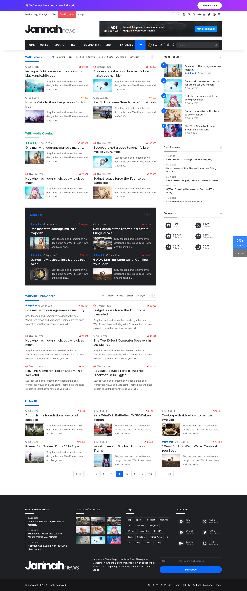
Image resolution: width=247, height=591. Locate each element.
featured (164, 519)
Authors (197, 585)
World (43, 44)
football (140, 525)
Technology (133, 57)
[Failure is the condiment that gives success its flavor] (114, 540)
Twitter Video (155, 537)
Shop (109, 44)
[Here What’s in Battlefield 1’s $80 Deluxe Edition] (103, 430)
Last (169, 474)
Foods (70, 57)
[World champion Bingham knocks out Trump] (103, 460)
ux (129, 542)
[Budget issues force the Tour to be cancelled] (102, 193)
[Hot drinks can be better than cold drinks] (98, 530)
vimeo (148, 542)
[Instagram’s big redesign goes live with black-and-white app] (34, 85)
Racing (101, 57)
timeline (141, 537)
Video (137, 542)
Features (125, 44)
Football (80, 57)
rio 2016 (157, 531)
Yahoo (158, 542)
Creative (61, 57)
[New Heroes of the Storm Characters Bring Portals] (102, 243)
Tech (74, 44)
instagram (153, 525)
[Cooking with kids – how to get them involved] (171, 430)
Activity (186, 585)
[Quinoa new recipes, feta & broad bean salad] (39, 274)
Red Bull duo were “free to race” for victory (124, 102)
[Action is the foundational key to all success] (34, 430)
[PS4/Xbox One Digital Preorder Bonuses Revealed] (98, 521)
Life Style (90, 57)
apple (138, 519)
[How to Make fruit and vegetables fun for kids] (34, 116)
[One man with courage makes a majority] (34, 157)
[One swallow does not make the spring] (83, 540)
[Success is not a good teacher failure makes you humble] (102, 85)
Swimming (121, 57)
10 (150, 474)
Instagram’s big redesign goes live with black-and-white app (53, 73)
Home (31, 44)
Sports (59, 44)
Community (91, 44)
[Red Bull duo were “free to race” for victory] (102, 112)
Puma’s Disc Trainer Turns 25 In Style (52, 446)
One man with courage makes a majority (55, 147)
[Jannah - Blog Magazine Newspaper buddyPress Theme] (50, 29)
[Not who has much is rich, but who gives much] (34, 193)
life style (132, 531)
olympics (144, 531)
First (78, 474)
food (130, 525)
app (129, 519)
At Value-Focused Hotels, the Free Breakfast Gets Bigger (118, 373)
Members (208, 585)
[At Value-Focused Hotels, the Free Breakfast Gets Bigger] (83, 530)
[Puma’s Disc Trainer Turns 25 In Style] (34, 456)
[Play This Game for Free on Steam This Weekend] (173, 130)
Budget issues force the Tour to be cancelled (101, 14)
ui (167, 537)
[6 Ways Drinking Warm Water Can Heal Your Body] (102, 274)
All (53, 57)
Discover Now (210, 5)
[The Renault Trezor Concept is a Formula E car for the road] (83, 521)
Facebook (150, 519)
